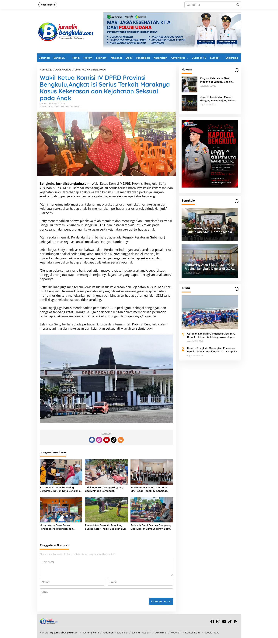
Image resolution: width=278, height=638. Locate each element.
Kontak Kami (192, 632)
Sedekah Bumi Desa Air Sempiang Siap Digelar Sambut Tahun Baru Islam (150, 527)
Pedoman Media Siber (115, 632)
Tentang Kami (91, 632)
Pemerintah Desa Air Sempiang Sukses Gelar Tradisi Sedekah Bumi (106, 527)
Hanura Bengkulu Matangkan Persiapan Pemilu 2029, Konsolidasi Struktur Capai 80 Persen (212, 349)
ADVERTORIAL (47, 106)
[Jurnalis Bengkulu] (65, 31)
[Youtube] (106, 440)
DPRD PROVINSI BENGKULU (68, 106)
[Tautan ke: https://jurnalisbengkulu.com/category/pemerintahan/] (236, 201)
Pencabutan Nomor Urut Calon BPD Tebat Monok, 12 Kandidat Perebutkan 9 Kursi (149, 489)
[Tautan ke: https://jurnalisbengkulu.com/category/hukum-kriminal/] (236, 70)
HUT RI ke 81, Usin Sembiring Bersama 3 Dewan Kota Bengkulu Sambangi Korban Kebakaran (60, 489)
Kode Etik (176, 632)
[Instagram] (99, 440)
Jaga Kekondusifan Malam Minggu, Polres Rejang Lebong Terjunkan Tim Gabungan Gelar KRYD (219, 98)
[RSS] (121, 440)
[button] (238, 5)
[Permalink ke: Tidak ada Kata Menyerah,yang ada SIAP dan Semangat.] (106, 471)
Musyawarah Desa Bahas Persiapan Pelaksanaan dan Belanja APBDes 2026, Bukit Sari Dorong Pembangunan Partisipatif (60, 527)
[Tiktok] (114, 440)
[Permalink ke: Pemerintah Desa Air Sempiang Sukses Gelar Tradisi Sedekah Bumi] (106, 509)
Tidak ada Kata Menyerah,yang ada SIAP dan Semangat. (104, 489)
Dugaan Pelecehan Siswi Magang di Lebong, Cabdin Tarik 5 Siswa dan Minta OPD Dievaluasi (217, 80)
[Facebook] (92, 440)
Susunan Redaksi (141, 632)
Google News (211, 632)
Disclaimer (161, 632)
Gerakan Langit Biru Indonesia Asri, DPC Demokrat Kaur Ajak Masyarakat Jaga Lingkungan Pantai (211, 335)
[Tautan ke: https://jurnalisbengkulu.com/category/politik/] (236, 289)
